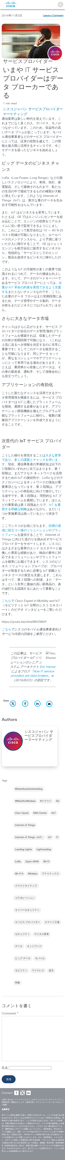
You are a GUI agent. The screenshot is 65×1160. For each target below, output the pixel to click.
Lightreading (44, 849)
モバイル (40, 958)
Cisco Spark (22, 813)
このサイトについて (38, 1100)
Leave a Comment (53, 15)
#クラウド (45, 801)
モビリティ (21, 970)
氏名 (5, 1068)
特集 (17, 983)
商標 (5, 1105)
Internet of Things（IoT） (29, 837)
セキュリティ (22, 934)
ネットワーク (34, 946)
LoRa (18, 861)
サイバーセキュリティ (27, 910)
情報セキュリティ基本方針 (22, 1102)
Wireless (32, 874)
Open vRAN (32, 861)
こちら (6, 601)
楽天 (51, 970)
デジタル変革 (41, 934)
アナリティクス (50, 874)
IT (57, 837)
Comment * (10, 1013)
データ (18, 946)
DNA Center (40, 813)
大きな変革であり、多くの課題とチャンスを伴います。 (31, 460)
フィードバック (21, 1100)
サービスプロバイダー (28, 61)
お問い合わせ (7, 1100)
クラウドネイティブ (26, 886)
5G (57, 801)
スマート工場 (52, 922)
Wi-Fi (46, 861)
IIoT (53, 813)
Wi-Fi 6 (19, 874)
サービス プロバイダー (27, 922)
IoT (49, 837)
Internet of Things (25, 825)
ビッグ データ (22, 958)
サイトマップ (54, 1100)
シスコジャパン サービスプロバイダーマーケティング (38, 735)
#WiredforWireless (25, 801)
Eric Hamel (47, 667)
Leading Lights (23, 849)
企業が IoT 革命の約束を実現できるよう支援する (32, 287)
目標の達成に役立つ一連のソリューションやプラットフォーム (31, 530)
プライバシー (41, 1102)
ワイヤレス (38, 970)
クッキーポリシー (56, 1102)
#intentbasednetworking (28, 789)
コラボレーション (24, 898)
